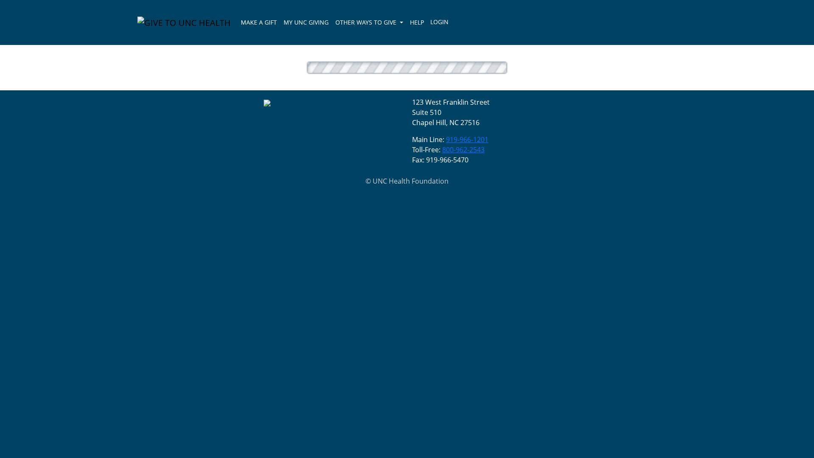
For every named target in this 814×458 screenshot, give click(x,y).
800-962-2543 (463, 149)
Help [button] (417, 22)
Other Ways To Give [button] (366, 22)
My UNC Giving (306, 22)
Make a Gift (259, 22)
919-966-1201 (467, 139)
